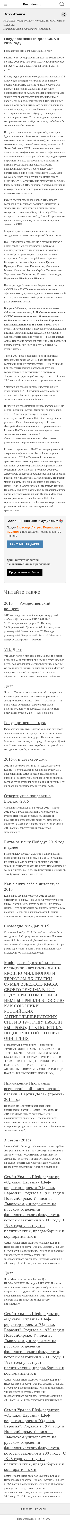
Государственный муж (25, 722)
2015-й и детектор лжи (25, 759)
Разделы (40, 1509)
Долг (8, 686)
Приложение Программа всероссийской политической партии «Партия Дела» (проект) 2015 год (34, 1091)
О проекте (26, 1509)
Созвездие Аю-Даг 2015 (26, 925)
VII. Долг (13, 649)
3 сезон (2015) (17, 1140)
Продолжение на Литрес (24, 572)
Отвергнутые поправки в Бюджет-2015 (27, 798)
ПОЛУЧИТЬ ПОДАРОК (25, 544)
